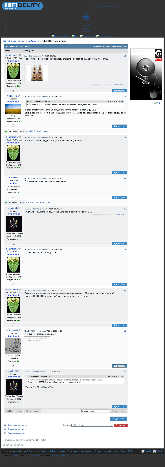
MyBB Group (35, 456)
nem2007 (30, 131)
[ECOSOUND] (15, 446)
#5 (125, 209)
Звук (20, 41)
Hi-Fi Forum (9, 41)
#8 (125, 331)
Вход (92, 6)
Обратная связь (57, 451)
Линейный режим (119, 46)
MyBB (15, 456)
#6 (125, 250)
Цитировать (119, 91)
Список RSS (126, 451)
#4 (125, 178)
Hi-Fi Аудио (30, 41)
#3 (125, 138)
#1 (125, 56)
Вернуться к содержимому (80, 451)
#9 (125, 372)
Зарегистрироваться (107, 6)
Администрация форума (15, 451)
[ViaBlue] (11, 446)
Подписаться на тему (17, 433)
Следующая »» (33, 411)
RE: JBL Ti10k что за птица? (35, 97)
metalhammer (12, 55)
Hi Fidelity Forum (58, 456)
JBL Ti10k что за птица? (34, 56)
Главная (86, 14)
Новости (86, 17)
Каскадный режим (102, 46)
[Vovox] (22, 446)
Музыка (86, 25)
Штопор (12, 178)
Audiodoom (12, 96)
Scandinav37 (12, 330)
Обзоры (86, 20)
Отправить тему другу (17, 429)
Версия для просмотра (17, 425)
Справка (98, 451)
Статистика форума (38, 451)
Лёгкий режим (111, 451)
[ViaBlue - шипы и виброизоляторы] (18, 446)
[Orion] (158, 103)
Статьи (86, 23)
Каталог (86, 31)
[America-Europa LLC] (7, 446)
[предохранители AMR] (4, 446)
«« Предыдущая (14, 411)
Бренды (86, 28)
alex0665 (12, 208)
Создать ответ (118, 419)
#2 (125, 97)
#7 (125, 290)
